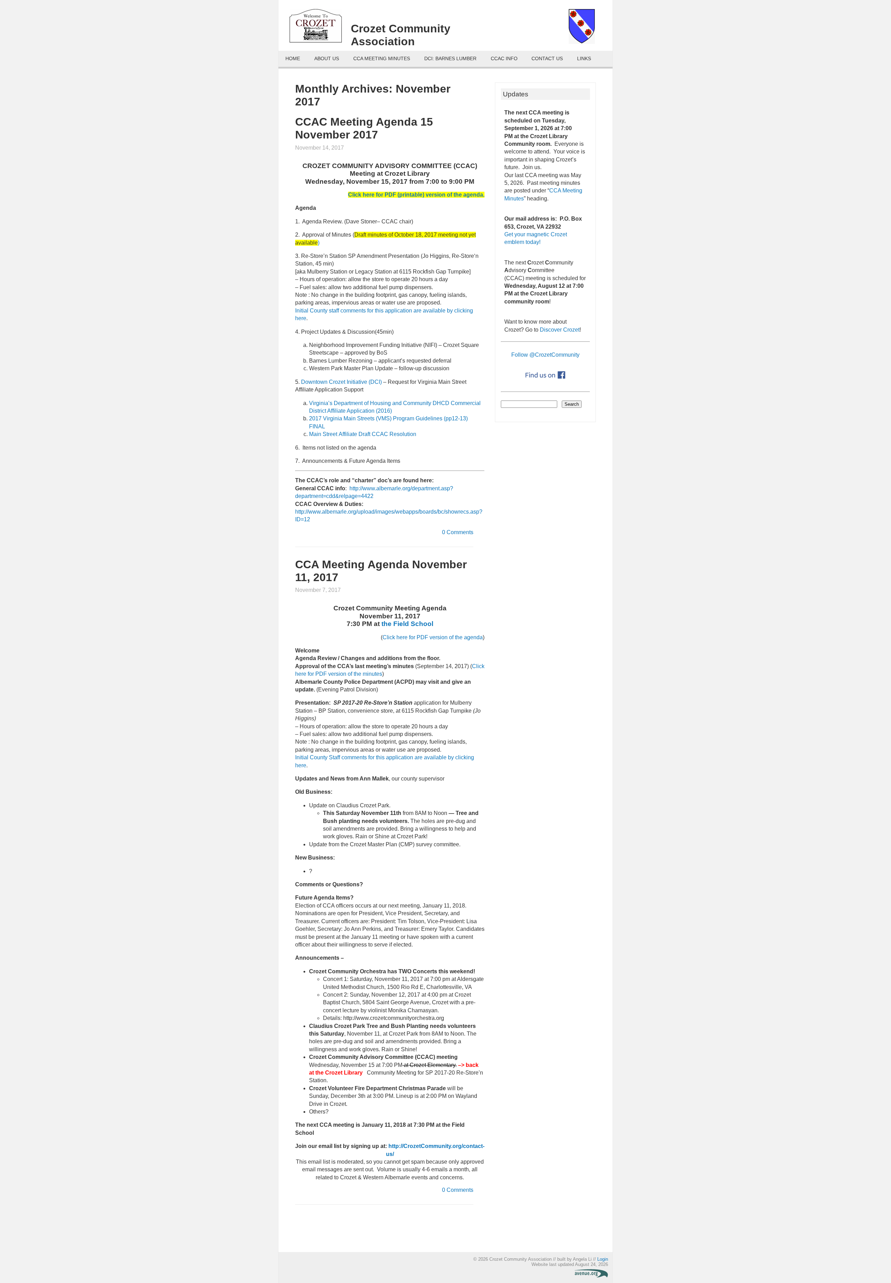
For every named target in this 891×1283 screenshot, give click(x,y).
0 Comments (457, 532)
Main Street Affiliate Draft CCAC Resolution (362, 434)
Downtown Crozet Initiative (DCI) (341, 382)
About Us (326, 58)
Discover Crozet (559, 330)
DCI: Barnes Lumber (450, 58)
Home (292, 58)
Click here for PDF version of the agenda (433, 637)
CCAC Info (504, 58)
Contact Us (547, 58)
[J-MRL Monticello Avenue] (591, 1275)
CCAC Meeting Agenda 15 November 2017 (364, 128)
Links (584, 58)
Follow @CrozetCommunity (545, 355)
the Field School (407, 623)
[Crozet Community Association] (320, 28)
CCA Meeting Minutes (381, 58)
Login (602, 1259)
